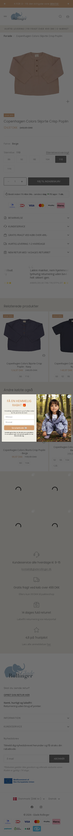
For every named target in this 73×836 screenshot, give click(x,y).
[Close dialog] (69, 396)
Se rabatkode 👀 (19, 427)
